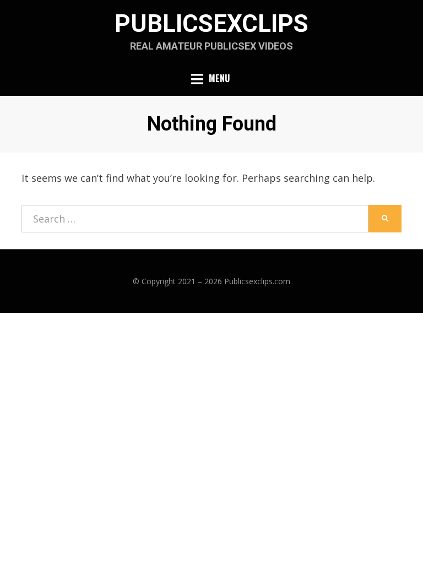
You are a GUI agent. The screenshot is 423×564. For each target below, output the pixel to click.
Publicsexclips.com (257, 281)
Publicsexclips (211, 23)
